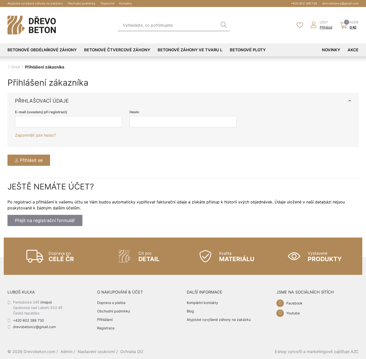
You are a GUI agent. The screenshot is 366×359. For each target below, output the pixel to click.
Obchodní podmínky (82, 3)
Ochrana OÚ (131, 351)
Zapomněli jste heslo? (35, 135)
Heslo (134, 112)
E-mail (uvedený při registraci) (41, 112)
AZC (355, 351)
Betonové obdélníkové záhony (42, 49)
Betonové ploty (248, 49)
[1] (224, 25)
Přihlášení (105, 319)
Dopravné (107, 3)
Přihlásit (326, 27)
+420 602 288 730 (304, 3)
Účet (324, 22)
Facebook (294, 303)
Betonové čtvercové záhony (117, 49)
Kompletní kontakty (202, 302)
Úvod (15, 67)
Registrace (106, 328)
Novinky (331, 49)
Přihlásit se (31, 160)
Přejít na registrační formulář (45, 220)
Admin (66, 351)
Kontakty (125, 3)
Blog (190, 311)
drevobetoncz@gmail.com (340, 3)
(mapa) (46, 302)
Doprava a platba (111, 302)
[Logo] (31, 25)
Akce (353, 49)
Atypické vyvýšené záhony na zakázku (35, 3)
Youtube (293, 313)
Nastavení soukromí (96, 351)
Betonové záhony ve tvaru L (190, 49)
